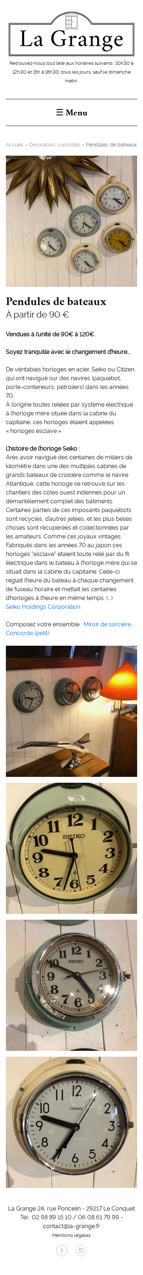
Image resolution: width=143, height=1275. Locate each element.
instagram (81, 1250)
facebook (62, 1250)
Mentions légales (71, 1234)
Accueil (14, 144)
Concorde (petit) (27, 633)
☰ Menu (71, 112)
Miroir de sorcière (108, 624)
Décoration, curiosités (54, 144)
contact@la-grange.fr (71, 1226)
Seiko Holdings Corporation (43, 606)
